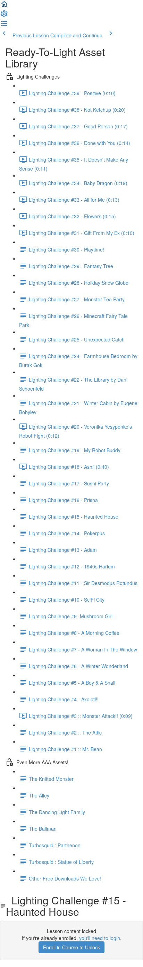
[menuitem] (4, 15)
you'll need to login (99, 937)
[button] (4, 6)
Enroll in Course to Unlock (71, 947)
